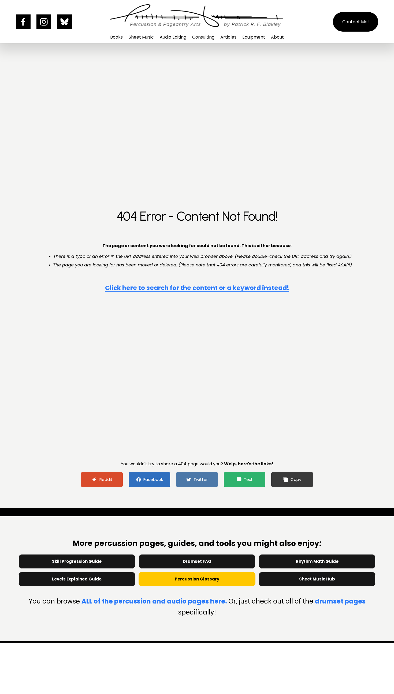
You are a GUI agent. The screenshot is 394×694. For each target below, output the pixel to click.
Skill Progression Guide (77, 561)
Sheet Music (141, 37)
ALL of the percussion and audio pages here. (154, 601)
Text (248, 479)
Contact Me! (355, 22)
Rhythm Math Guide (317, 561)
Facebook (153, 479)
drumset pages (340, 601)
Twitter (201, 479)
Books (116, 37)
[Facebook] (23, 21)
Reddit (106, 479)
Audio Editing (173, 37)
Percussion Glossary (197, 579)
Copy (296, 479)
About (277, 37)
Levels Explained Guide (77, 579)
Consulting (203, 37)
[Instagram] (43, 21)
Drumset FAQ (197, 561)
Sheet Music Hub (317, 579)
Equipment (253, 37)
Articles (228, 37)
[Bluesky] (64, 21)
